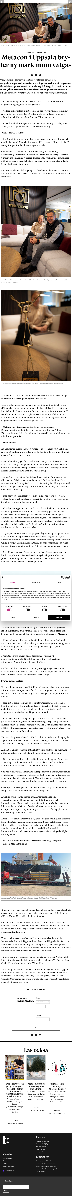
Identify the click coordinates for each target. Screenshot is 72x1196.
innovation (41, 1006)
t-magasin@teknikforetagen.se (47, 1166)
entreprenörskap (43, 1019)
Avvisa (13, 617)
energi (39, 1010)
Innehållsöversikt (7, 1158)
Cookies (5, 1163)
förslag (54, 809)
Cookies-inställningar (8, 1166)
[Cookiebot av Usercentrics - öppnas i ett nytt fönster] (62, 577)
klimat (49, 1006)
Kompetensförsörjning (42, 1144)
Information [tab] (36, 582)
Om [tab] (59, 582)
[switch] (27, 610)
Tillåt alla (59, 617)
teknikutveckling (43, 1002)
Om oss (5, 1161)
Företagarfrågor (40, 1152)
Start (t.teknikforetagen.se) (49, 1169)
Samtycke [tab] (12, 582)
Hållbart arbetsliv (40, 1149)
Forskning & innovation (42, 1141)
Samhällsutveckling (41, 1146)
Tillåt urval (36, 617)
